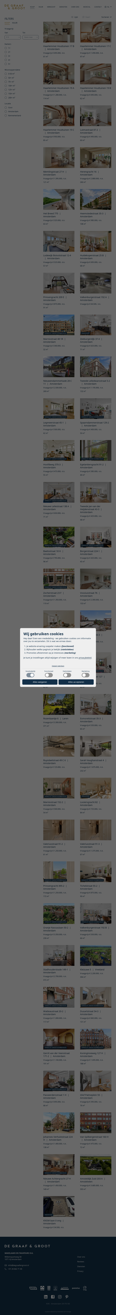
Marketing (85, 671)
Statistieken (67, 671)
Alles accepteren (76, 682)
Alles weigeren (40, 682)
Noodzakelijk (30, 671)
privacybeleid (85, 657)
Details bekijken (58, 666)
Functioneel (48, 671)
